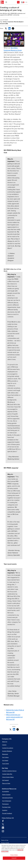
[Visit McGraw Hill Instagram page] (3, 831)
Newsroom (5, 754)
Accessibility (5, 791)
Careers (4, 744)
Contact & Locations (7, 748)
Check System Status (8, 777)
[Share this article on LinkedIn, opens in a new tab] (9, 28)
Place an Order (6, 783)
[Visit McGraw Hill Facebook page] (3, 820)
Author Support (6, 794)
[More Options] (26, 2)
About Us (4, 741)
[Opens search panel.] (18, 2)
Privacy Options (14, 855)
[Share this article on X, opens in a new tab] (6, 28)
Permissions (5, 804)
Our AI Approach (6, 801)
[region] (14, 852)
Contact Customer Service (9, 771)
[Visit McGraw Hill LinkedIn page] (3, 827)
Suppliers (4, 810)
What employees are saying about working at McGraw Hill (14, 717)
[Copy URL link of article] (13, 28)
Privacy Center (5, 842)
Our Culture (5, 757)
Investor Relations (7, 751)
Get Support (5, 780)
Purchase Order (6, 807)
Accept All (14, 858)
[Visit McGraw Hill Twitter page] (3, 824)
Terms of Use (4, 840)
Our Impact (5, 760)
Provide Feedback (7, 813)
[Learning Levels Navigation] (6, 2)
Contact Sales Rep (7, 774)
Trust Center (5, 763)
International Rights (7, 797)
